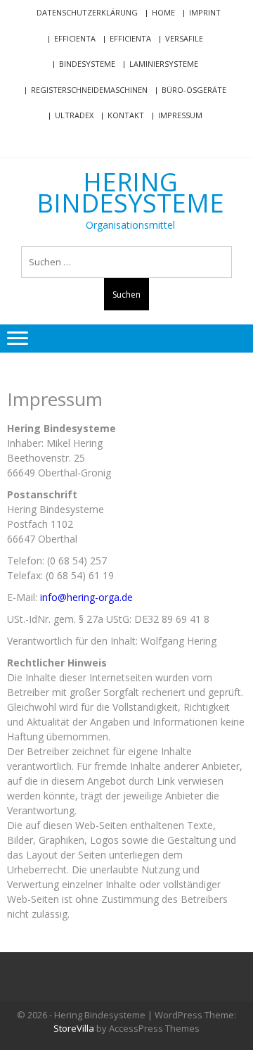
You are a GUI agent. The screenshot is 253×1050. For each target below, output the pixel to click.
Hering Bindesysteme (130, 193)
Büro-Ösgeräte (194, 89)
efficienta (75, 38)
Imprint (205, 12)
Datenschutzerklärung (87, 12)
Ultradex (74, 115)
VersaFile (184, 38)
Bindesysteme (87, 63)
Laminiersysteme (163, 63)
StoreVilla (73, 1028)
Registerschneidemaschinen (89, 89)
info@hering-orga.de (86, 597)
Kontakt (126, 115)
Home (163, 12)
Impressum (180, 115)
